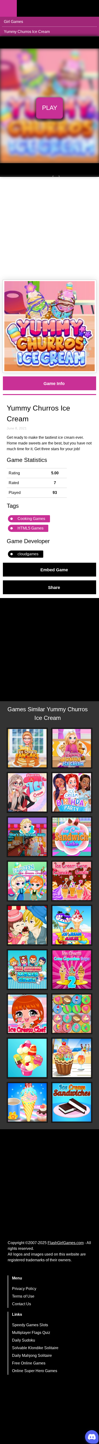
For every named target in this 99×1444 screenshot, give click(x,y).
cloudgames (28, 554)
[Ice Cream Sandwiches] (71, 1102)
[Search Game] (91, 9)
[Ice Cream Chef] (27, 1014)
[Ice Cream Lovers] (27, 925)
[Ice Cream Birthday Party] (71, 792)
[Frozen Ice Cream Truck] (27, 881)
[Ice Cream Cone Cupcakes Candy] (71, 881)
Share (54, 587)
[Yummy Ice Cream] (71, 1058)
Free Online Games (28, 1363)
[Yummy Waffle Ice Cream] (71, 748)
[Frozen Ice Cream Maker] (71, 925)
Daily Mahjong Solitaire (32, 1355)
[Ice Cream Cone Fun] (27, 1102)
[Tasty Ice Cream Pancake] (27, 748)
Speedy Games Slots (30, 1325)
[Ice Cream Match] (27, 1058)
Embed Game (54, 569)
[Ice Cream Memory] (71, 1014)
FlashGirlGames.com (66, 1243)
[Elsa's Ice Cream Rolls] (27, 837)
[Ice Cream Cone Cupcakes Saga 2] (71, 969)
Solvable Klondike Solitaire (35, 1348)
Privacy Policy (24, 1289)
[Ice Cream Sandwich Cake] (71, 837)
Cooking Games (31, 519)
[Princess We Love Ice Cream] (27, 792)
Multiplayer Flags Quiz (31, 1333)
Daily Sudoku (23, 1340)
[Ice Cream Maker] (27, 969)
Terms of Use (23, 1296)
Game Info (54, 383)
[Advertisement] (49, 228)
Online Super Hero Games (34, 1371)
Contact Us (21, 1304)
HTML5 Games (30, 528)
